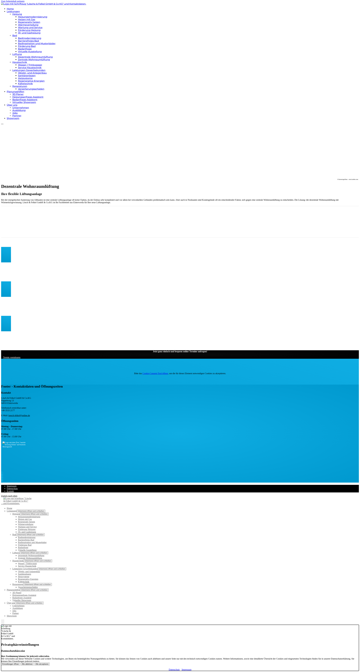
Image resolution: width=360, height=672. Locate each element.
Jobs (15, 113)
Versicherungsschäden (31, 89)
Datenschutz (12, 488)
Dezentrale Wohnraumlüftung (35, 57)
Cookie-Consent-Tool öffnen (155, 373)
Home (10, 8)
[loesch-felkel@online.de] (2, 476)
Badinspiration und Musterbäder (37, 43)
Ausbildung (19, 110)
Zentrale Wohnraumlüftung (34, 59)
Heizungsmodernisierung (32, 16)
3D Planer (18, 94)
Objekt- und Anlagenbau (32, 73)
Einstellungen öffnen (10, 664)
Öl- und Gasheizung (29, 32)
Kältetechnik (25, 83)
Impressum (11, 486)
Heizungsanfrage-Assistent (27, 97)
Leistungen (13, 11)
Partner (16, 115)
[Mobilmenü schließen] (2, 504)
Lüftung (17, 54)
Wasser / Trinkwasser (30, 65)
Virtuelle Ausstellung (30, 51)
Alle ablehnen (27, 664)
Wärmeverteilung (28, 24)
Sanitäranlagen (27, 75)
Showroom (13, 118)
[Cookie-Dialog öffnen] (2, 622)
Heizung (17, 14)
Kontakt (10, 491)
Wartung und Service (30, 27)
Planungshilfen (15, 91)
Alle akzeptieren (42, 664)
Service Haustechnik (29, 67)
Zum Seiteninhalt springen (12, 1)
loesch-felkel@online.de (19, 415)
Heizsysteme (25, 78)
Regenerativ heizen (29, 22)
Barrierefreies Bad (28, 41)
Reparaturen (19, 86)
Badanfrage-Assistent (24, 99)
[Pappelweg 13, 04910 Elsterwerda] (2, 479)
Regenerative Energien (31, 81)
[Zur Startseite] (43, 4)
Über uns (12, 105)
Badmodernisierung (29, 38)
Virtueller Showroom (24, 102)
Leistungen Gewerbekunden (28, 70)
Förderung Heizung (29, 30)
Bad (14, 35)
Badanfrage (25, 49)
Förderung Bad (27, 46)
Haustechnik (19, 62)
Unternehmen (20, 107)
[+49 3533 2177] (2, 473)
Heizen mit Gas (26, 19)
